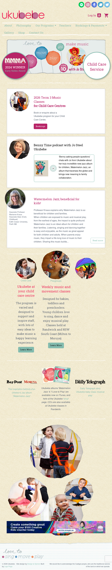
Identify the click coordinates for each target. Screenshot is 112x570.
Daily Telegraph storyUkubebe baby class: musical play (90, 392)
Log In (92, 15)
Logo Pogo (8, 566)
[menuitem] (8, 25)
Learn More (56, 345)
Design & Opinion (33, 564)
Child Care (26, 280)
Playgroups (55, 280)
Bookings (40, 126)
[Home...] (23, 13)
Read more (98, 240)
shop (66, 398)
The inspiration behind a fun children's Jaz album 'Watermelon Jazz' (21, 392)
